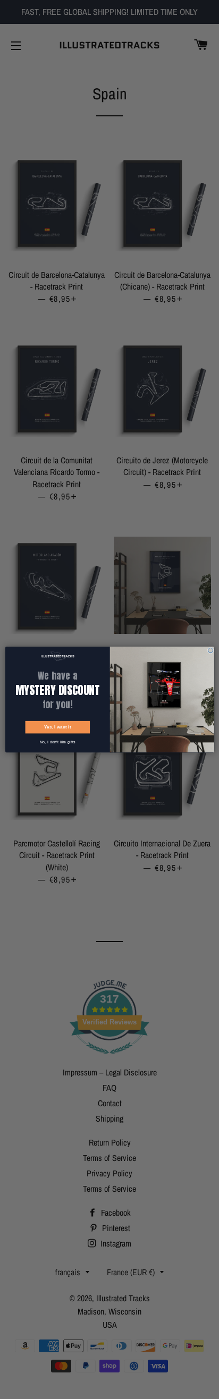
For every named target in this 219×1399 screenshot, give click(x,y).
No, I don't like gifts (57, 742)
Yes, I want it (57, 727)
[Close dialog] (210, 650)
